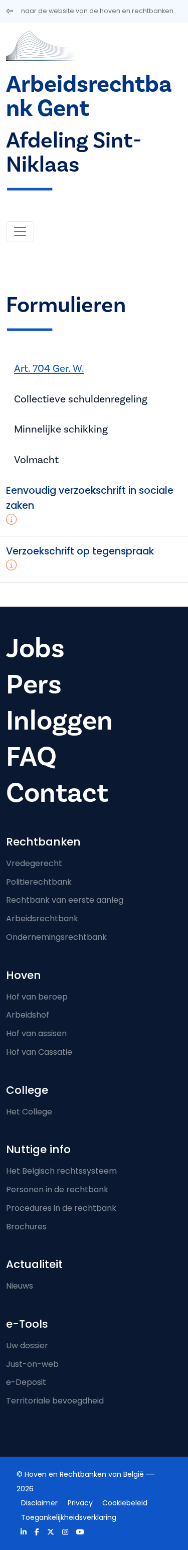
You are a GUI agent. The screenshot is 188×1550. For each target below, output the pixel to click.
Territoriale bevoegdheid (55, 1400)
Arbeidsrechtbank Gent (89, 96)
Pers (34, 684)
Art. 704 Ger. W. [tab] (49, 368)
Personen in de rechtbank (57, 1189)
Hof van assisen (36, 1033)
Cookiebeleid (124, 1503)
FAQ (31, 757)
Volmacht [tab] (36, 460)
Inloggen (59, 721)
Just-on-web (32, 1364)
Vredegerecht (34, 863)
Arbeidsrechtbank (42, 918)
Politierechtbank (39, 882)
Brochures (26, 1226)
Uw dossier (27, 1345)
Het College (29, 1111)
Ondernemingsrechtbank (56, 937)
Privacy (80, 1503)
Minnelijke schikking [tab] (61, 429)
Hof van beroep (37, 997)
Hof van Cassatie (39, 1052)
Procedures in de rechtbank (61, 1208)
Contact (57, 793)
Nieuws (19, 1286)
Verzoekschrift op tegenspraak (80, 551)
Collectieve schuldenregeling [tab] (80, 399)
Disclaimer (39, 1503)
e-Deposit (26, 1382)
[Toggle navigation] (20, 231)
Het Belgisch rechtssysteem (61, 1171)
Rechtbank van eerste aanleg (64, 900)
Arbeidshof (27, 1015)
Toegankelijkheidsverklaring (68, 1517)
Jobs (35, 648)
